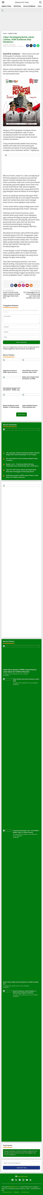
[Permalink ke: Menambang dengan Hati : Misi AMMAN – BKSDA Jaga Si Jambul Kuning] (12, 381)
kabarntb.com (13, 1187)
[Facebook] (12, 285)
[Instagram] (23, 285)
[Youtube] (27, 285)
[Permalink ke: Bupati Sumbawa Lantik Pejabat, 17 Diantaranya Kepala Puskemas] (12, 399)
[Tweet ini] (31, 45)
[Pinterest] (19, 285)
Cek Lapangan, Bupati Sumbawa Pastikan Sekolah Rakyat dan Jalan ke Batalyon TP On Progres (23, 453)
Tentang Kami (7, 1192)
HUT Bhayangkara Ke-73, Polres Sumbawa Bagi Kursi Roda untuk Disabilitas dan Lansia (32, 294)
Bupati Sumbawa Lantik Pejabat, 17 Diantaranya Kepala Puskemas (11, 406)
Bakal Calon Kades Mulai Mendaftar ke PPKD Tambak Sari (30, 378)
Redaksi (16, 1192)
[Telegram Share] (34, 45)
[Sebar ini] (27, 45)
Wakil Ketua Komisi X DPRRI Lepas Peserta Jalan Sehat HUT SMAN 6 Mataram (11, 371)
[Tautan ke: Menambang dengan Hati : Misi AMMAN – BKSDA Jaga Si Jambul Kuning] (7, 904)
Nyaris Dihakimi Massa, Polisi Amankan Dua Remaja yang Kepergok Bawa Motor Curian (30, 406)
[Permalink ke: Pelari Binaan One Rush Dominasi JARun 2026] (31, 364)
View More (21, 414)
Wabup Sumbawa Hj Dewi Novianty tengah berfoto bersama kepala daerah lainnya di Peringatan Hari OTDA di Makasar (20, 1153)
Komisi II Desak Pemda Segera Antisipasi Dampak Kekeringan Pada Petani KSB (11, 294)
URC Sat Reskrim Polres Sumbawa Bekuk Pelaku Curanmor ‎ (22, 459)
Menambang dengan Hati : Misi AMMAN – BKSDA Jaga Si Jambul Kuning (12, 389)
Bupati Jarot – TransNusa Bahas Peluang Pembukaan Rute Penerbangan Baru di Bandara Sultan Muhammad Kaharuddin (22, 465)
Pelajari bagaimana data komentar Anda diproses (19, 349)
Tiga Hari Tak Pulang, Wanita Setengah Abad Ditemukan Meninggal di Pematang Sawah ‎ (21, 470)
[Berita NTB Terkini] (22, 2)
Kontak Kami (25, 1192)
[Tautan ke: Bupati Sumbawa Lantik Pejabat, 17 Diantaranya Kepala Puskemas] (7, 1065)
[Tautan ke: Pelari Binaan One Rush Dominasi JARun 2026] (7, 753)
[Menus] (3, 2)
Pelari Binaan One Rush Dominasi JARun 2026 (30, 371)
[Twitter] (15, 285)
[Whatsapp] (38, 45)
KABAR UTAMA (7, 46)
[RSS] (31, 285)
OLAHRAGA (14, 46)
